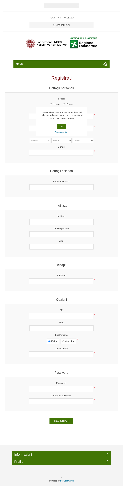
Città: (61, 241)
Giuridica (69, 341)
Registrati (55, 18)
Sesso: (61, 98)
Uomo (56, 104)
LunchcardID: (61, 348)
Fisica (54, 341)
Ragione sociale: (61, 181)
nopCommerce (67, 481)
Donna (69, 104)
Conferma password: (61, 395)
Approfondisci (61, 132)
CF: (61, 310)
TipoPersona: (61, 335)
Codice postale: (61, 228)
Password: (61, 383)
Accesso (69, 18)
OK (61, 126)
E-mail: (61, 147)
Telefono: (61, 275)
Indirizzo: (61, 216)
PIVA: (61, 322)
